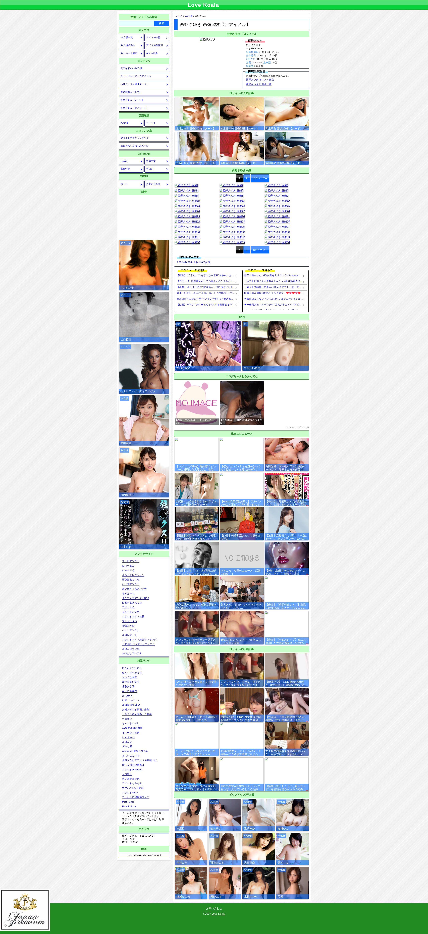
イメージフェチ (130, 732)
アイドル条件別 (154, 45)
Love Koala (218, 913)
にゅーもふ (128, 565)
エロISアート (129, 634)
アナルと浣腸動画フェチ (135, 797)
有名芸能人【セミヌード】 (135, 108)
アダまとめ (128, 607)
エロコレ (127, 741)
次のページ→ (260, 178)
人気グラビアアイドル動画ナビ (139, 760)
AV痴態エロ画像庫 (132, 728)
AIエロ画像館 (129, 691)
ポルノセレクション (133, 575)
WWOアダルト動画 (132, 787)
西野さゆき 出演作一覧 (259, 84)
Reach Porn (129, 806)
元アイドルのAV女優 (131, 68)
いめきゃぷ (128, 737)
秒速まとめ (128, 625)
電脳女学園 (128, 686)
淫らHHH (127, 695)
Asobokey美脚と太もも (135, 751)
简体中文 (151, 161)
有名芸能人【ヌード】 (132, 100)
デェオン (127, 718)
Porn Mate (128, 801)
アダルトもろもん (132, 783)
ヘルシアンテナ (130, 630)
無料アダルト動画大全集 (135, 709)
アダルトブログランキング (135, 138)
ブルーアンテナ (130, 611)
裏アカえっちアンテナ (134, 588)
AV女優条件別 (128, 45)
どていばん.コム (131, 755)
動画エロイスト (130, 700)
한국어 (149, 169)
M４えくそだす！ (132, 668)
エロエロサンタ (130, 648)
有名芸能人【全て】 (131, 92)
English (124, 161)
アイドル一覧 (153, 37)
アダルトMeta (130, 792)
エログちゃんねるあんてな (135, 146)
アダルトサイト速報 (133, 616)
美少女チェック (130, 778)
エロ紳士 (127, 774)
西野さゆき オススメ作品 (260, 79)
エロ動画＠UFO (131, 704)
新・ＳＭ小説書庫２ (133, 764)
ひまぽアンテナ (130, 584)
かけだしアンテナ (132, 653)
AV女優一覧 (127, 37)
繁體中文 (125, 169)
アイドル (151, 123)
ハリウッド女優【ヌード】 (135, 84)
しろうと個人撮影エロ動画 (137, 714)
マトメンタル (129, 621)
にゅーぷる (128, 570)
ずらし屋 (127, 746)
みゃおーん (128, 593)
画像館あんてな (130, 579)
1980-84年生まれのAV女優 (193, 262)
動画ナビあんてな (132, 602)
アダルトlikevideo (132, 769)
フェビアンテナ (130, 561)
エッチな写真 (129, 677)
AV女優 (124, 123)
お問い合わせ (153, 184)
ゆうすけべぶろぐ (132, 672)
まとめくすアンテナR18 (135, 598)
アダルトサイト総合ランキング (139, 639)
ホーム (124, 184)
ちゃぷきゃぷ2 (130, 723)
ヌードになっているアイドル (136, 76)
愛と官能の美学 (130, 681)
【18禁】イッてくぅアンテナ (138, 644)
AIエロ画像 (152, 53)
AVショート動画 (129, 53)
